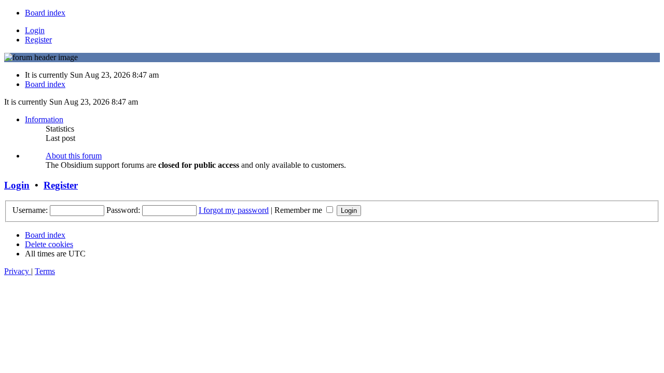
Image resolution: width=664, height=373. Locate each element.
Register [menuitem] (38, 39)
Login (17, 185)
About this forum (74, 155)
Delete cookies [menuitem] (49, 244)
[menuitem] (45, 12)
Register (61, 185)
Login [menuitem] (35, 30)
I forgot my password (234, 210)
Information (44, 119)
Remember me (299, 210)
